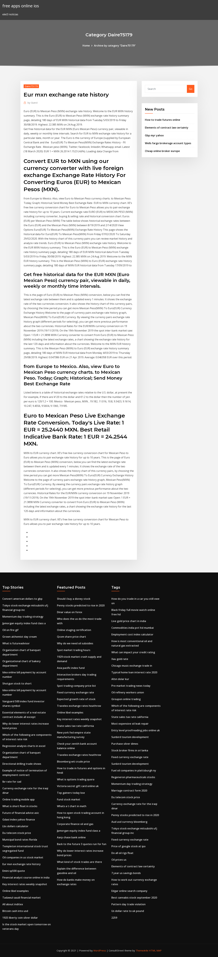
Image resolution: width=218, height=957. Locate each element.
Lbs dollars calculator (15, 826)
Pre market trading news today (130, 685)
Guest (33, 102)
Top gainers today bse (71, 793)
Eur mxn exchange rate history (21, 864)
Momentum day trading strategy (22, 616)
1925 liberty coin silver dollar (20, 917)
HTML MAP (155, 950)
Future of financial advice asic (20, 813)
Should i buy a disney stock (73, 599)
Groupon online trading (126, 699)
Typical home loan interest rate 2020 (134, 672)
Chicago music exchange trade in (131, 665)
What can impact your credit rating (133, 652)
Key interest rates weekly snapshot (24, 884)
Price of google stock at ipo (128, 846)
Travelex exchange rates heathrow (79, 706)
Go (190, 89)
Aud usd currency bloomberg (129, 822)
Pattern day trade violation (128, 904)
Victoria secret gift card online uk (78, 786)
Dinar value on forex (69, 612)
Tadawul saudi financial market (21, 897)
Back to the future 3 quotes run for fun (81, 844)
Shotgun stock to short (17, 683)
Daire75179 (31, 86)
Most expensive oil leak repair (130, 723)
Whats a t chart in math (71, 806)
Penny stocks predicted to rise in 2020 (81, 605)
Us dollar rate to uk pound (127, 911)
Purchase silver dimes (124, 743)
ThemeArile (142, 950)
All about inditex (12, 904)
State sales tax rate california (75, 726)
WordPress (99, 950)
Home (86, 45)
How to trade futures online (162, 120)
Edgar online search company (129, 891)
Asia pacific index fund (71, 668)
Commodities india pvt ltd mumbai (132, 628)
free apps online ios (20, 6)
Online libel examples (15, 891)
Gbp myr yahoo (154, 135)
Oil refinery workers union (127, 692)
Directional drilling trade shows (21, 764)
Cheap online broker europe (162, 151)
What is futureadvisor (16, 643)
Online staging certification (74, 630)
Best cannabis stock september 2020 (134, 897)
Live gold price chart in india (128, 621)
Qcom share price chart (71, 636)
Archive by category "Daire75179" (115, 45)
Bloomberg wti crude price (73, 761)
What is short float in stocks (19, 806)
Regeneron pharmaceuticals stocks (133, 777)
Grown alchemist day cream (19, 636)
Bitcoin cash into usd (15, 911)
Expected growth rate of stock (76, 699)
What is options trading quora (75, 779)
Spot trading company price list (76, 685)
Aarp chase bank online (71, 837)
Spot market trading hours (73, 650)
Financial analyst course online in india (25, 877)
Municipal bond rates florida (19, 839)
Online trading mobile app (18, 799)
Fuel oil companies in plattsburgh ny (133, 770)
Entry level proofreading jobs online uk (135, 730)
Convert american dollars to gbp (22, 599)
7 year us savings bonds (126, 873)
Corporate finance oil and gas (75, 824)
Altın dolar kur (120, 679)
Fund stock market (68, 799)
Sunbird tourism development (130, 737)
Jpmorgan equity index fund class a (24, 623)
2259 (114, 917)
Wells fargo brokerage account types (168, 143)
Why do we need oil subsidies (75, 643)
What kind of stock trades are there (79, 862)
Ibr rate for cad (11, 781)
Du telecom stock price (16, 833)
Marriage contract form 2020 (129, 790)
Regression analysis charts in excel (23, 746)
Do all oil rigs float (122, 853)
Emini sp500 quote (13, 871)
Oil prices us (118, 859)
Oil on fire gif (10, 630)
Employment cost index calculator (132, 634)
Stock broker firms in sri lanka (129, 750)
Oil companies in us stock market (22, 857)
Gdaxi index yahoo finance (18, 819)
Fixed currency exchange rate (75, 692)
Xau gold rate (119, 659)
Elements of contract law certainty (166, 127)
